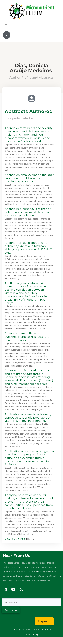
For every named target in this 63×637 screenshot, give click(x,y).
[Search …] (6, 35)
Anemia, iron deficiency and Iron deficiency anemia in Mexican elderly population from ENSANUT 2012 (28, 247)
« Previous (11, 539)
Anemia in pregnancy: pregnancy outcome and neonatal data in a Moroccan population (28, 212)
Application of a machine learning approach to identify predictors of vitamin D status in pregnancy (28, 417)
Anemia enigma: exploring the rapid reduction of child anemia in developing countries (29, 178)
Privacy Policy (31, 634)
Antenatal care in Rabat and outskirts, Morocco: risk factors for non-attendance (27, 337)
